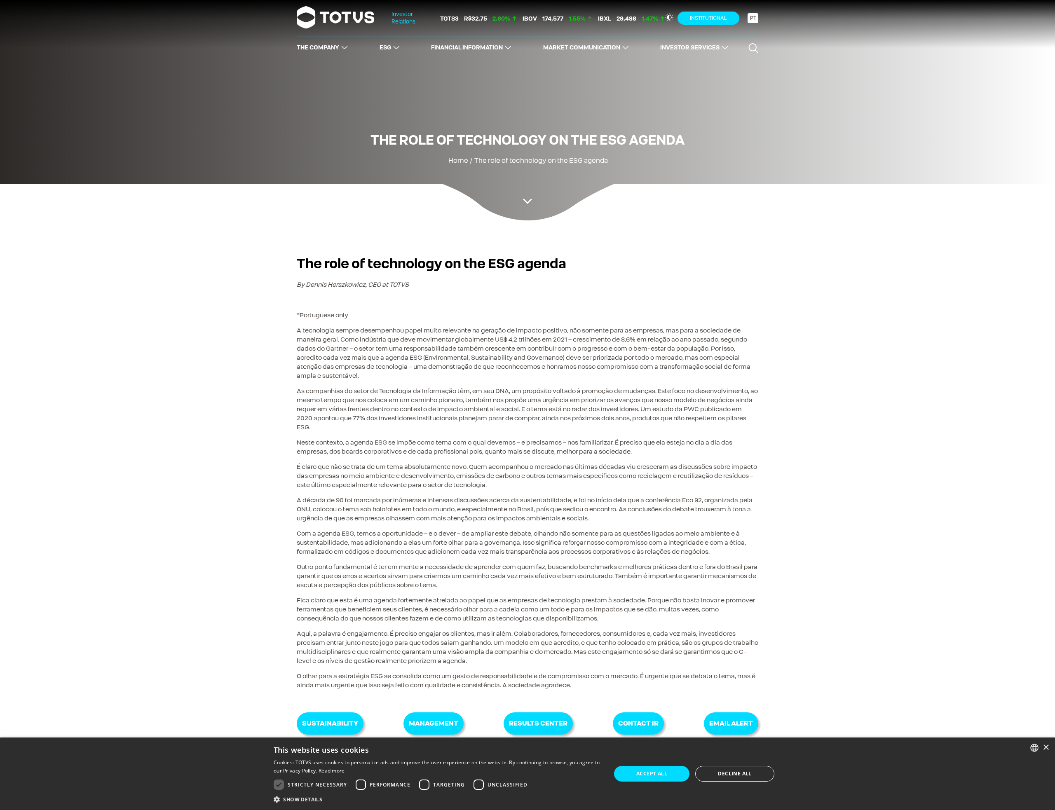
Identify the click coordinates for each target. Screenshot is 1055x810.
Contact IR (638, 723)
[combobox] (1034, 748)
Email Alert (731, 723)
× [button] (1046, 747)
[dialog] (527, 773)
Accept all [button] (651, 773)
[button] (437, 799)
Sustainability (330, 723)
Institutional (708, 18)
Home (458, 160)
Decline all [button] (734, 773)
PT (753, 18)
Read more (332, 770)
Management (433, 723)
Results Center (538, 723)
